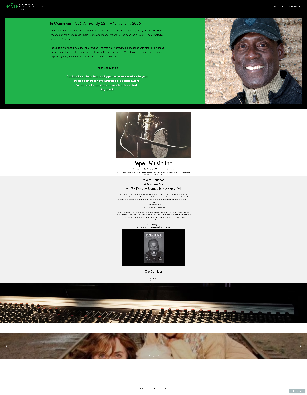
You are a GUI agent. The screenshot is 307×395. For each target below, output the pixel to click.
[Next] (300, 304)
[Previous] (6, 304)
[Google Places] (300, 6)
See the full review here (153, 205)
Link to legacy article (107, 67)
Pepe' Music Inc (26, 4)
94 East (153, 353)
